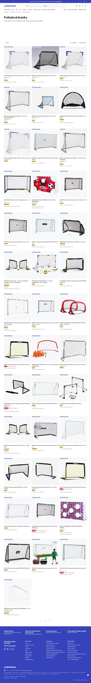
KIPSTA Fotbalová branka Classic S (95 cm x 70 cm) (72, 75)
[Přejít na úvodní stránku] (10, 6)
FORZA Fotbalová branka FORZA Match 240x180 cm (17, 526)
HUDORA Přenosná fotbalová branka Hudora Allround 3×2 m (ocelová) (17, 323)
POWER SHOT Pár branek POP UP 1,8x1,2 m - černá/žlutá (16, 446)
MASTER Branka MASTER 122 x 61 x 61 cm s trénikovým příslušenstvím (45, 365)
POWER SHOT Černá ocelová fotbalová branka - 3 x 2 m (17, 200)
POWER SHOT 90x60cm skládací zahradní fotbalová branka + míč (17, 404)
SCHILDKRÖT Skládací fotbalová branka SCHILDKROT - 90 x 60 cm (73, 281)
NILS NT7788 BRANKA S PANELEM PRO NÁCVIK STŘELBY (71, 527)
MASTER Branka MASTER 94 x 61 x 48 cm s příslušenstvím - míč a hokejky (42, 281)
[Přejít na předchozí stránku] (41, 620)
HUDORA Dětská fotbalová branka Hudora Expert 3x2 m (73, 569)
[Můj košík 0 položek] (85, 5)
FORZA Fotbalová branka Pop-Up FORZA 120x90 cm (17, 364)
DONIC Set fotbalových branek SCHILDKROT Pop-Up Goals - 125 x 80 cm (73, 323)
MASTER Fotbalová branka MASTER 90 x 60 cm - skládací (16, 488)
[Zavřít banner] (86, 1)
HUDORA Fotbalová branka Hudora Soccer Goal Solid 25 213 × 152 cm (45, 323)
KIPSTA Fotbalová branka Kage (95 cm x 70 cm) (44, 75)
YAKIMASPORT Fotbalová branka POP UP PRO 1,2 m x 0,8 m (73, 116)
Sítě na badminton (40, 34)
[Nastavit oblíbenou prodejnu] (76, 5)
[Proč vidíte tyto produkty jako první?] (70, 42)
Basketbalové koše (9, 34)
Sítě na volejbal (61, 34)
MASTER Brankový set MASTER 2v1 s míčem (70, 403)
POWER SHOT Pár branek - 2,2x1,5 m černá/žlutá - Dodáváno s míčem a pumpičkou (16, 281)
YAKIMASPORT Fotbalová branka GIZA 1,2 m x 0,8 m (73, 242)
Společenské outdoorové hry (51, 35)
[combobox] (83, 42)
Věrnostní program (82, 9)
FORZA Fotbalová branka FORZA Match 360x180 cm (45, 403)
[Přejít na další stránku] (49, 620)
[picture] (17, 60)
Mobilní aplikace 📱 (72, 9)
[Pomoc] (79, 5)
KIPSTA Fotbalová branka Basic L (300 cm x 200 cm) (73, 364)
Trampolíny (19, 34)
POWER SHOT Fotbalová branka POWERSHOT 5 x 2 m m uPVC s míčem (17, 609)
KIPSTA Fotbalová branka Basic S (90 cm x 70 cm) (44, 487)
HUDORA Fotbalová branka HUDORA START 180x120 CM (45, 242)
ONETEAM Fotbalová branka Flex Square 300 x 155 (44, 568)
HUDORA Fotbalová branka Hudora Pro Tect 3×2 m (16, 242)
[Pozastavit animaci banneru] (84, 1)
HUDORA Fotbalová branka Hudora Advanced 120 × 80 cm (45, 446)
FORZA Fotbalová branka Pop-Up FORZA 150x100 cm (73, 487)
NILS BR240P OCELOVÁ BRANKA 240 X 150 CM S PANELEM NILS (43, 200)
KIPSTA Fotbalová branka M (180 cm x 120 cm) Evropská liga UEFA (15, 116)
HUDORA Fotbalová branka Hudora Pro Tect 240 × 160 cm (73, 200)
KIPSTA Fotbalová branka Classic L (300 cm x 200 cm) (17, 158)
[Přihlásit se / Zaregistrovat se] (82, 5)
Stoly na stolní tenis (30, 34)
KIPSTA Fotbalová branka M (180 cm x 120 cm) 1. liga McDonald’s (73, 158)
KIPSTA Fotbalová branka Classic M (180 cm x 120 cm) (17, 75)
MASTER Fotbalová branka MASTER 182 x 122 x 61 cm (73, 445)
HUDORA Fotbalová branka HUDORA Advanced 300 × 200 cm (45, 158)
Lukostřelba (71, 34)
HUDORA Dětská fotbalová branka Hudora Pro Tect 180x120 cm (44, 527)
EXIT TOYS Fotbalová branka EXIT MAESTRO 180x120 (17, 568)
